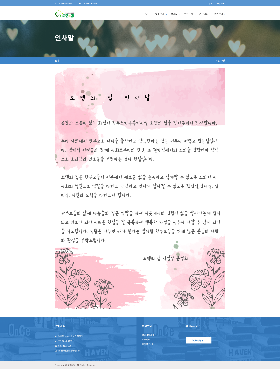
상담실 (174, 14)
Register (221, 3)
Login (209, 3)
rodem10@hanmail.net (69, 350)
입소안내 (160, 14)
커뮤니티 (203, 14)
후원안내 (218, 14)
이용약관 (146, 339)
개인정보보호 (148, 344)
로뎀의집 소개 (148, 334)
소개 (146, 14)
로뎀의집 (71, 365)
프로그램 (188, 14)
